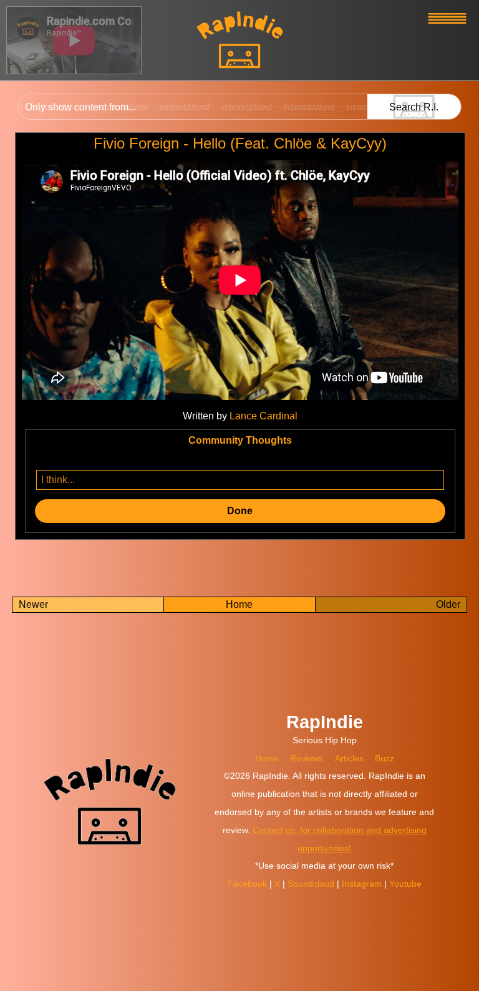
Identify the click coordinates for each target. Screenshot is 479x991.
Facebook (248, 884)
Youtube (405, 884)
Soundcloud (312, 884)
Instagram (363, 884)
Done (240, 510)
